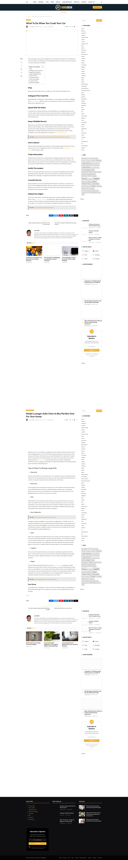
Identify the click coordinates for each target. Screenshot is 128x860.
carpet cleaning (86, 163)
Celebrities (83, 33)
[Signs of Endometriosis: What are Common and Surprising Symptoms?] (91, 313)
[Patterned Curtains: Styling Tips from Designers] (34, 636)
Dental (92, 169)
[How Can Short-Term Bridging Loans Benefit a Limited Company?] (52, 251)
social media (92, 190)
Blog (36, 16)
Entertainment (84, 54)
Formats (90, 179)
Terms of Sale (32, 807)
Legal (82, 92)
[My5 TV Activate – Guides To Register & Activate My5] (84, 239)
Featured (83, 58)
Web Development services (95, 192)
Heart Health (84, 86)
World (82, 150)
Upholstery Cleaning (85, 192)
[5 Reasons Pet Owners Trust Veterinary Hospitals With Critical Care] (82, 814)
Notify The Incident (34, 79)
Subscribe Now (97, 7)
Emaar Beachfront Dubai (91, 174)
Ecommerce (83, 50)
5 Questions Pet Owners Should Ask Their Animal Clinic (93, 820)
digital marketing (97, 171)
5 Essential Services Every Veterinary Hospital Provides (93, 806)
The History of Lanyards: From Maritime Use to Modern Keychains (34, 259)
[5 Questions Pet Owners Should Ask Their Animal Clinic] (82, 821)
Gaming (83, 71)
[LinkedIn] (21, 69)
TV (82, 139)
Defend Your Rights (34, 82)
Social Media (84, 122)
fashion (94, 175)
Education (83, 52)
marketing (99, 186)
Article (82, 28)
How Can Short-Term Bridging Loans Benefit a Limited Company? (52, 259)
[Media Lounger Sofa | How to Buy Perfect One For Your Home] (52, 436)
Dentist (91, 172)
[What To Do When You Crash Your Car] (52, 43)
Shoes (82, 120)
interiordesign (96, 183)
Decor (82, 45)
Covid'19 (83, 41)
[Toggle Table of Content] (42, 67)
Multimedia (83, 105)
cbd (92, 163)
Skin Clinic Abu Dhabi (85, 190)
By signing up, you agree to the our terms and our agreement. (92, 355)
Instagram (94, 181)
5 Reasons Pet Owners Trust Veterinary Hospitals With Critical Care (93, 814)
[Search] (101, 2)
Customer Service (33, 809)
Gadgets (83, 67)
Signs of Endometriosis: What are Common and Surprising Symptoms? (93, 322)
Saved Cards (31, 819)
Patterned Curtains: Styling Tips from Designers (33, 643)
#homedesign (84, 158)
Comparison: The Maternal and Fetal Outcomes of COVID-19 (92, 281)
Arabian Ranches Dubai (93, 158)
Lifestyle (76, 2)
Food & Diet (83, 65)
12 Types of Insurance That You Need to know (94, 225)
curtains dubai (96, 165)
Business (41, 2)
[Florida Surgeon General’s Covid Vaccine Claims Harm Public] (91, 293)
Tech (47, 2)
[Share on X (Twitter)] (72, 27)
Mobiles (83, 101)
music (83, 188)
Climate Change (84, 37)
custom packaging (86, 169)
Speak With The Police (35, 72)
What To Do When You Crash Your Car (63, 608)
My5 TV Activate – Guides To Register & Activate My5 (95, 239)
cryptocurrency (89, 165)
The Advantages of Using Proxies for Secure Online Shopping (68, 259)
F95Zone (90, 175)
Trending (83, 137)
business (99, 160)
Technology (83, 133)
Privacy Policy (94, 354)
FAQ (29, 815)
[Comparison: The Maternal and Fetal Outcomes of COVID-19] (91, 273)
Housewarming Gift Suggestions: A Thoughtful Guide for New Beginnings (51, 644)
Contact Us (91, 2)
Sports (82, 126)
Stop (31, 68)
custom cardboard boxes (95, 167)
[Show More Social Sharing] (77, 27)
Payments (31, 813)
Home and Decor (67, 2)
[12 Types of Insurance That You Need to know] (84, 225)
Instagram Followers (86, 183)
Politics (82, 113)
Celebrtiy (83, 35)
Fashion (84, 2)
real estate (92, 188)
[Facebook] (21, 62)
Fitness (82, 62)
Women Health (84, 145)
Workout (83, 147)
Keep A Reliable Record (35, 74)
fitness (84, 179)
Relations (83, 118)
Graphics (83, 73)
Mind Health (83, 99)
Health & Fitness (84, 84)
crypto (83, 165)
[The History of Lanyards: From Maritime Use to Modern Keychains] (34, 251)
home (89, 181)
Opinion (83, 109)
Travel (82, 135)
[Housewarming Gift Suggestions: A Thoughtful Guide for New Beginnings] (52, 636)
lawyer (87, 186)
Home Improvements (85, 90)
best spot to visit (88, 160)
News (52, 2)
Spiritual (83, 124)
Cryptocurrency (84, 43)
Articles (83, 160)
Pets (82, 111)
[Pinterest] (21, 72)
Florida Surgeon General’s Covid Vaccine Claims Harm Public (92, 301)
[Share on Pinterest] (74, 27)
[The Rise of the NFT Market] (84, 232)
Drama (82, 48)
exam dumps (84, 175)
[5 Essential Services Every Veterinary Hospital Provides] (82, 807)
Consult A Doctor (34, 81)
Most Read (83, 103)
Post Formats (84, 116)
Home (34, 2)
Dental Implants (85, 171)
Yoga (83, 194)
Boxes (94, 160)
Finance (83, 60)
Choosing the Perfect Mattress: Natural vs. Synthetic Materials (70, 644)
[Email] (21, 76)
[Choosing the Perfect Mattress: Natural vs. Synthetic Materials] (70, 636)
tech (97, 190)
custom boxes (86, 167)
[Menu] (26, 2)
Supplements (84, 128)
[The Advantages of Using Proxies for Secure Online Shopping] (70, 251)
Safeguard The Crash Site (36, 70)
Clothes (83, 39)
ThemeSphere (43, 857)
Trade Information (34, 77)
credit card (97, 163)
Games (82, 69)
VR (82, 143)
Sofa (28, 595)
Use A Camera (33, 75)
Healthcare (84, 181)
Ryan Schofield (88, 284)
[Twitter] (21, 65)
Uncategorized (84, 141)
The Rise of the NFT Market (94, 231)
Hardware (83, 75)
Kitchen (83, 186)
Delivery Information (33, 811)
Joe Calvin (32, 26)
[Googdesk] (64, 7)
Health (58, 2)
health (96, 178)
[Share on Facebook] (70, 27)
